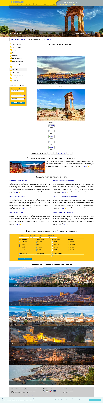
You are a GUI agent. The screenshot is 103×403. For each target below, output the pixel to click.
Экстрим (35, 7)
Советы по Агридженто (17, 196)
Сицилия (14, 285)
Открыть (85, 166)
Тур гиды (27, 7)
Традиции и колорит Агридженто (65, 196)
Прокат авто (20, 7)
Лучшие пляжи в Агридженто (63, 180)
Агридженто (47, 39)
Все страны (90, 7)
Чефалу (13, 305)
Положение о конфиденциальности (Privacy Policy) (42, 395)
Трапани (14, 383)
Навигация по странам (79, 33)
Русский (89, 33)
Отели (13, 7)
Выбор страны (15, 39)
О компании (49, 7)
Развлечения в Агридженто (63, 212)
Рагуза (13, 344)
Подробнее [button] (31, 400)
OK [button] (95, 400)
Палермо (14, 324)
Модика (14, 363)
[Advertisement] (60, 50)
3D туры (42, 7)
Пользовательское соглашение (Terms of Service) (21, 395)
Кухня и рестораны (16, 212)
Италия (23, 39)
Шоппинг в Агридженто (18, 180)
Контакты (56, 7)
